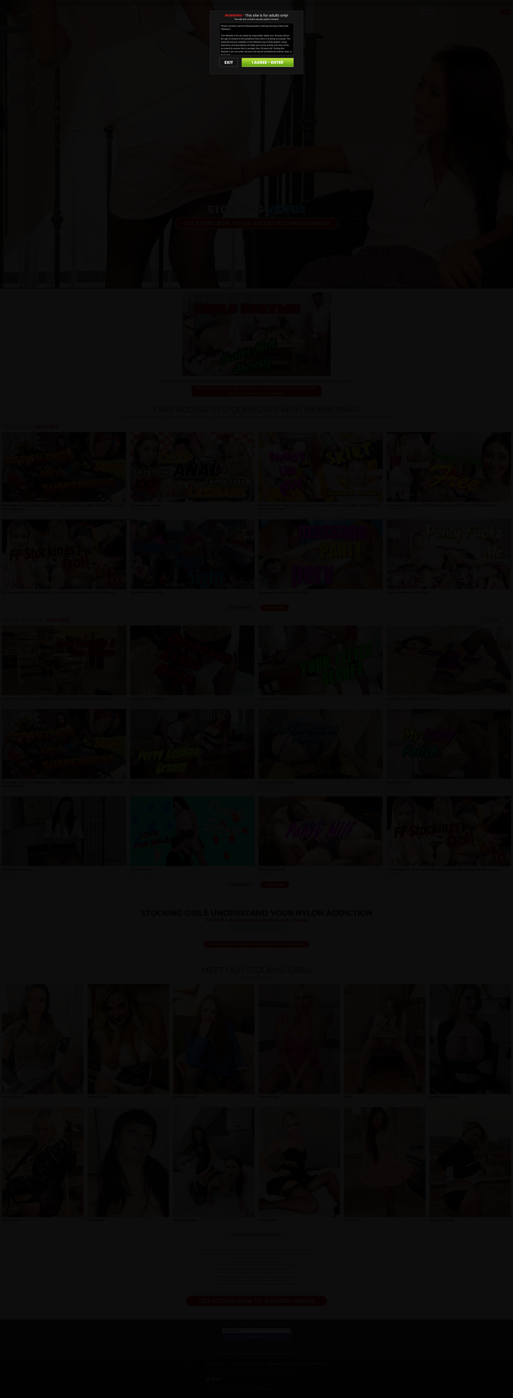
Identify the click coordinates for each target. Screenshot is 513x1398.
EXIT (228, 62)
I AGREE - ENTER (267, 62)
